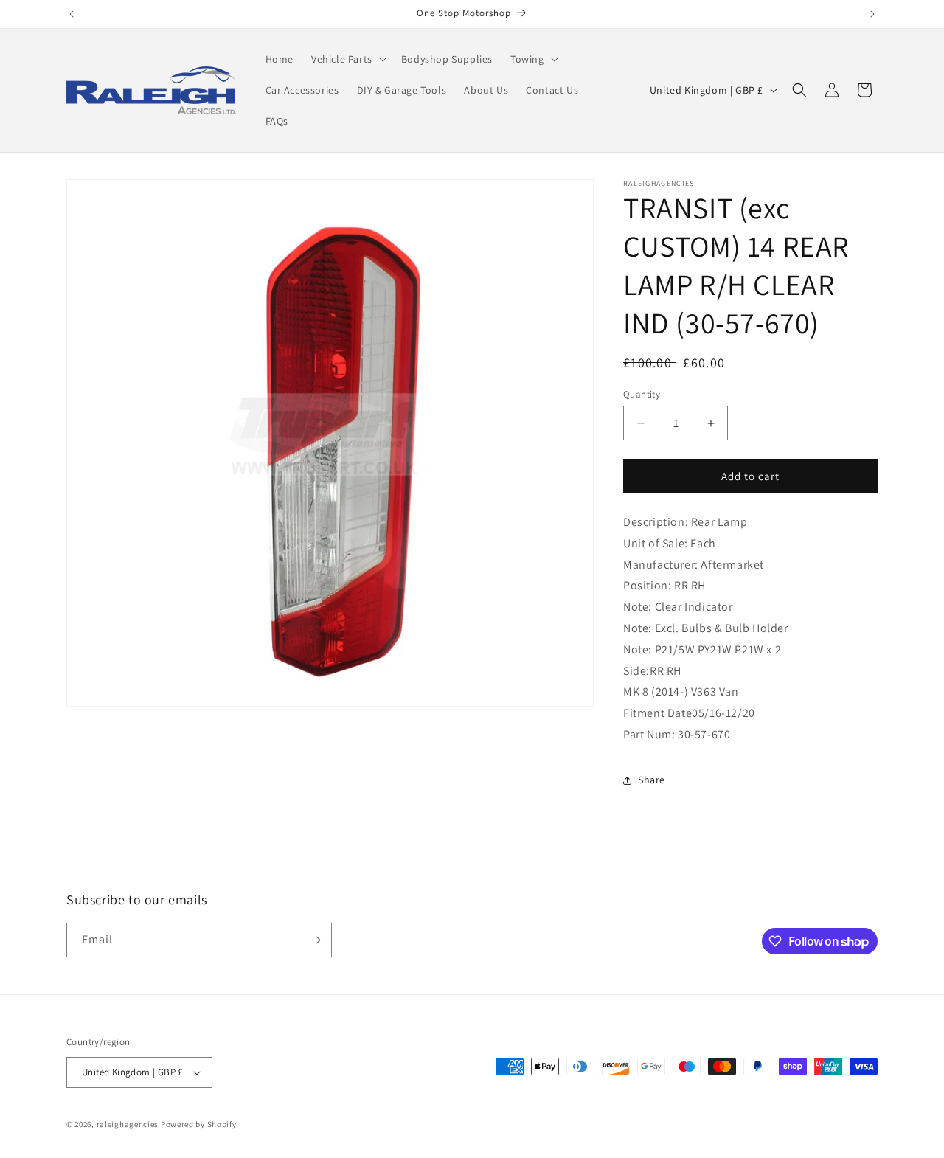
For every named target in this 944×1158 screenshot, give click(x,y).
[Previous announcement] (71, 14)
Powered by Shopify (199, 1124)
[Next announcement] (872, 14)
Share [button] (651, 779)
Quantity (641, 394)
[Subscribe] (315, 940)
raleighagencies (128, 1124)
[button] (347, 59)
